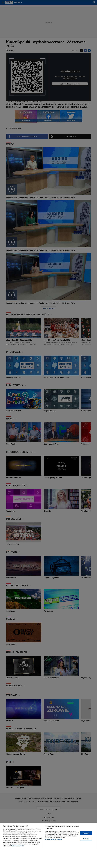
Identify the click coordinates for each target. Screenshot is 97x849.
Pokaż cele (86, 838)
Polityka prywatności (17, 846)
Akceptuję (86, 833)
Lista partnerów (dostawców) (53, 839)
